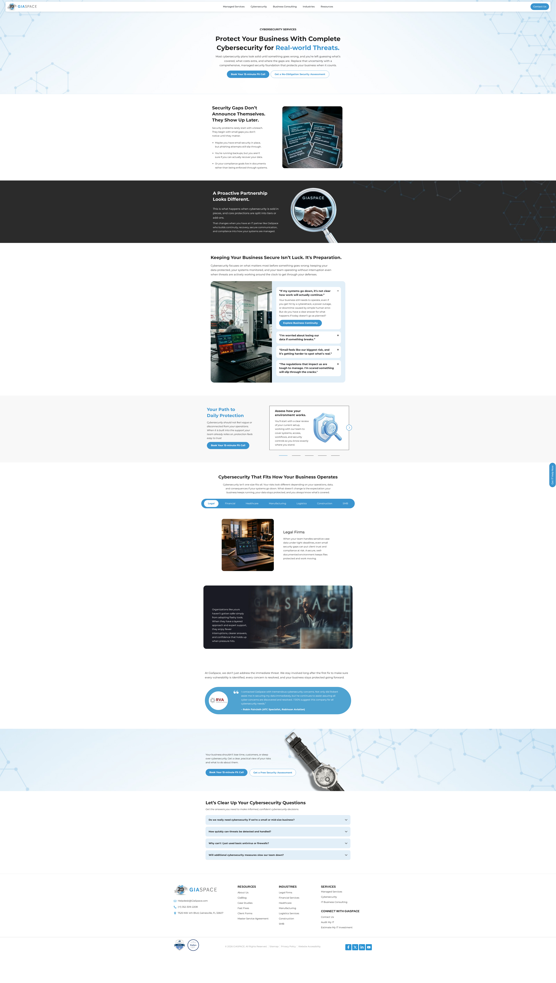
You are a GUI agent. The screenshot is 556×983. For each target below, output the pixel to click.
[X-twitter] (355, 947)
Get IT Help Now (552, 475)
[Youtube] (369, 947)
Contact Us (539, 6)
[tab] (211, 503)
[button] (283, 455)
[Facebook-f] (348, 947)
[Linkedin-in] (362, 947)
